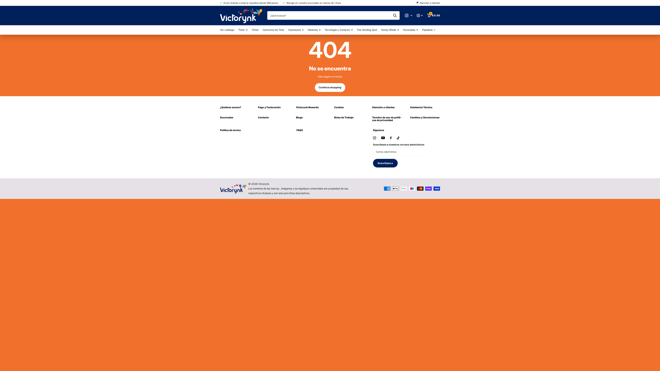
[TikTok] (398, 137)
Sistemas (313, 29)
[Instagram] (374, 137)
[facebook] (391, 138)
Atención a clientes (383, 107)
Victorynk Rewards (307, 107)
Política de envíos (230, 130)
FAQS (299, 130)
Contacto (263, 117)
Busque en (395, 15)
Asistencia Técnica (421, 107)
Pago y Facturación (269, 107)
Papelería (427, 29)
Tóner (241, 29)
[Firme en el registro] (419, 15)
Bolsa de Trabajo (344, 117)
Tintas (255, 29)
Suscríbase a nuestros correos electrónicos (398, 144)
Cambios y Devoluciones (424, 117)
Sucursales (409, 29)
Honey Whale (388, 29)
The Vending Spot (367, 29)
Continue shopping (330, 87)
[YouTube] (383, 138)
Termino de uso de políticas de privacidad (387, 119)
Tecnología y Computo (337, 29)
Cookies (339, 107)
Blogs (299, 117)
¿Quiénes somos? (230, 107)
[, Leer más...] (408, 15)
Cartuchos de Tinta (273, 29)
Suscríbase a (385, 163)
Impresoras (294, 29)
